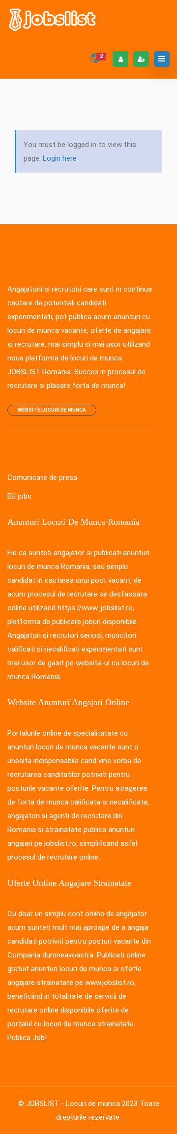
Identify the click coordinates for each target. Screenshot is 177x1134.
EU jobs (19, 496)
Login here (60, 158)
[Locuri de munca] (53, 19)
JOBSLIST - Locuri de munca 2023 (82, 1103)
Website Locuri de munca (52, 410)
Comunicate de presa (42, 477)
